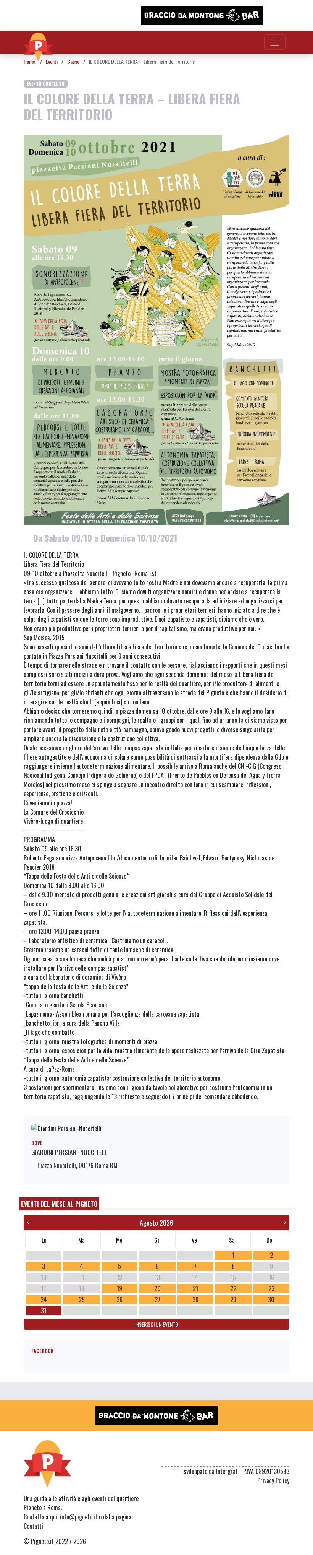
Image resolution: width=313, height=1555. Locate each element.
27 (157, 1299)
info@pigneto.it (78, 1516)
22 (233, 1288)
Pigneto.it (42, 1541)
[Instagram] (270, 1457)
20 (157, 1288)
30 (271, 1299)
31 (43, 1310)
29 (233, 1299)
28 (195, 1299)
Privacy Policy (273, 1480)
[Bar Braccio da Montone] (202, 15)
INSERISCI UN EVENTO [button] (156, 1324)
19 (119, 1288)
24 (43, 1299)
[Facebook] (284, 1457)
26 (119, 1299)
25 (82, 1299)
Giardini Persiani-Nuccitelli (70, 1152)
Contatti (33, 1526)
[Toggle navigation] (275, 42)
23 (271, 1288)
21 (195, 1288)
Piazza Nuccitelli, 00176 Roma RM (77, 1165)
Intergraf (227, 1471)
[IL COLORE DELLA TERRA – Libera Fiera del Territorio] (156, 328)
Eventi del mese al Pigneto (59, 1204)
